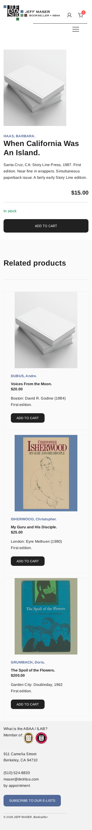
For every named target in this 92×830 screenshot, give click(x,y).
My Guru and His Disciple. (34, 527)
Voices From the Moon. (31, 384)
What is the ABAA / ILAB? (25, 729)
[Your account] (69, 15)
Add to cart (46, 226)
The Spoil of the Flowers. (33, 670)
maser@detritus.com (21, 779)
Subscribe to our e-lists (32, 800)
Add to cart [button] (28, 418)
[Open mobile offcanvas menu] (75, 29)
